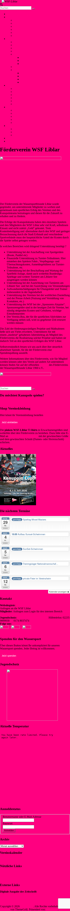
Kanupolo (13, 38)
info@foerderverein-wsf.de (23, 436)
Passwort (7, 823)
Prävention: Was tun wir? (27, 116)
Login (10, 141)
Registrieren (35, 830)
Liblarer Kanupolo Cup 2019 (36, 73)
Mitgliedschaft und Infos (27, 128)
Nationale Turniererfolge (33, 57)
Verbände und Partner (25, 35)
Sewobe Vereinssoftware (13, 900)
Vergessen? (22, 830)
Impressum (6, 872)
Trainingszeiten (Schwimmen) (30, 104)
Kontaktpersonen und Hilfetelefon (32, 110)
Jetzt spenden (9, 656)
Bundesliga (26, 63)
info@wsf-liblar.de (41, 608)
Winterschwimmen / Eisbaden (30, 94)
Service (12, 125)
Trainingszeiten (22, 51)
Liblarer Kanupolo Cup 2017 (36, 79)
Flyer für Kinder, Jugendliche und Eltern (35, 119)
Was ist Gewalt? (22, 113)
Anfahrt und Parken (24, 135)
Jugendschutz (14, 107)
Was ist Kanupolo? (24, 41)
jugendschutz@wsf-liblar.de (32, 617)
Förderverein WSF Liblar (27, 132)
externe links (20, 122)
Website (43, 364)
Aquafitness (20, 100)
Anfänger (19, 66)
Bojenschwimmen (23, 88)
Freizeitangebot (22, 26)
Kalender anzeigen (58, 591)
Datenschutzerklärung (11, 878)
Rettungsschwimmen (25, 97)
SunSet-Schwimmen (25, 91)
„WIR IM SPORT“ (10, 894)
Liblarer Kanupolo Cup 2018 (36, 76)
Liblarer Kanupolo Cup (26, 69)
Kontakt (12, 138)
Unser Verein (15, 17)
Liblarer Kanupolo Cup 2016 (36, 82)
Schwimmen (13, 85)
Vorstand (18, 20)
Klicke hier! (6, 401)
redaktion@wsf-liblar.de (13, 614)
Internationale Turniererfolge (35, 60)
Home (10, 13)
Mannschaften (21, 45)
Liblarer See (20, 29)
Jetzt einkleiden (10, 422)
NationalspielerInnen (25, 48)
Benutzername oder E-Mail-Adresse (22, 816)
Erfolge (18, 54)
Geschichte (19, 23)
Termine (18, 32)
